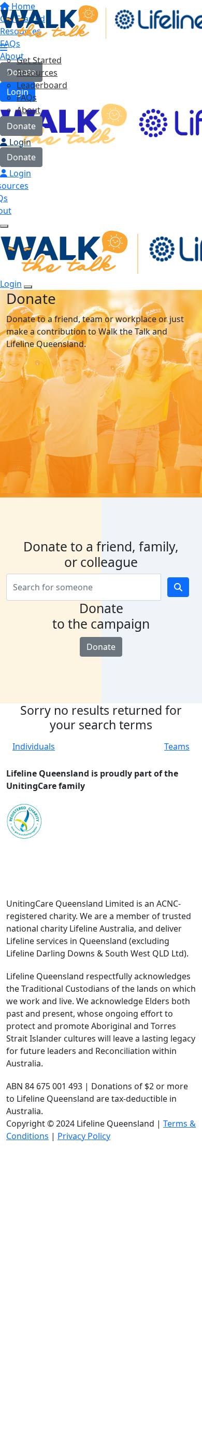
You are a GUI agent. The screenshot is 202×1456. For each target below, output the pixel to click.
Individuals (33, 746)
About (28, 110)
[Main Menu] (4, 226)
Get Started (39, 60)
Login (19, 142)
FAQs (27, 97)
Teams (177, 746)
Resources (37, 72)
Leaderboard (42, 85)
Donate (21, 126)
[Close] (28, 286)
